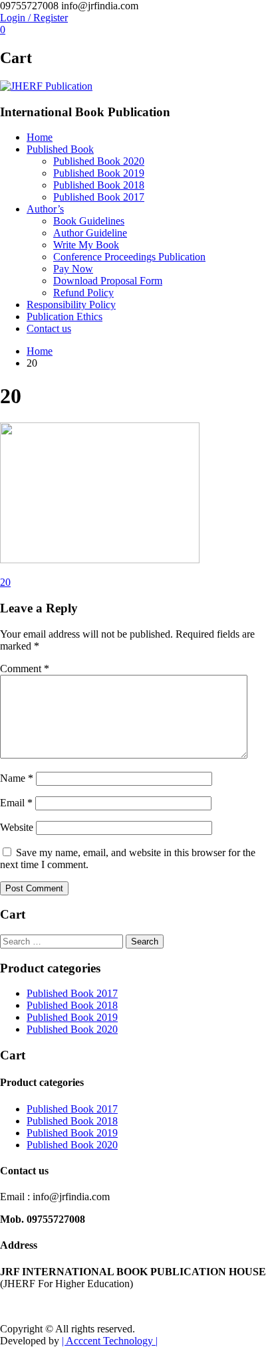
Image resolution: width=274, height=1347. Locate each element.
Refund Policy (83, 292)
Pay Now (73, 268)
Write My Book (86, 244)
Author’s (45, 209)
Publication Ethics (64, 316)
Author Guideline (90, 232)
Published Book (60, 149)
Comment (24, 668)
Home (40, 137)
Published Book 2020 (98, 161)
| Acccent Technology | (110, 1340)
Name (16, 778)
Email (16, 802)
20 (5, 582)
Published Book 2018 (98, 185)
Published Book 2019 (98, 173)
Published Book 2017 (98, 197)
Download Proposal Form (107, 280)
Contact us (49, 328)
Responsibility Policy (71, 304)
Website (16, 827)
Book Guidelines (88, 220)
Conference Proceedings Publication (129, 256)
